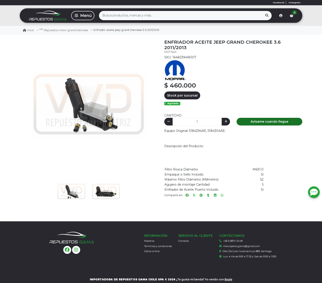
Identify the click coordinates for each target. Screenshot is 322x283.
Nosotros (149, 240)
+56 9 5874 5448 (232, 240)
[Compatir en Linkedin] (215, 195)
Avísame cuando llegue (269, 122)
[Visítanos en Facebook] (67, 250)
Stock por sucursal (182, 95)
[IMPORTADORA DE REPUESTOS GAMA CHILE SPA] (45, 15)
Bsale (228, 279)
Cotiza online (151, 251)
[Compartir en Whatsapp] (222, 195)
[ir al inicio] (71, 237)
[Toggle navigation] (82, 15)
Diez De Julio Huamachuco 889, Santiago (247, 251)
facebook (278, 2)
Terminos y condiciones (158, 246)
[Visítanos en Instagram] (76, 250)
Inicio (30, 30)
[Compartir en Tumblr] (208, 195)
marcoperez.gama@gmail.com (241, 246)
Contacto (183, 240)
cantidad (173, 115)
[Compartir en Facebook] (187, 195)
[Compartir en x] (194, 195)
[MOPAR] (175, 70)
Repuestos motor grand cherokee (66, 30)
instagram (295, 2)
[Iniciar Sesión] (280, 15)
